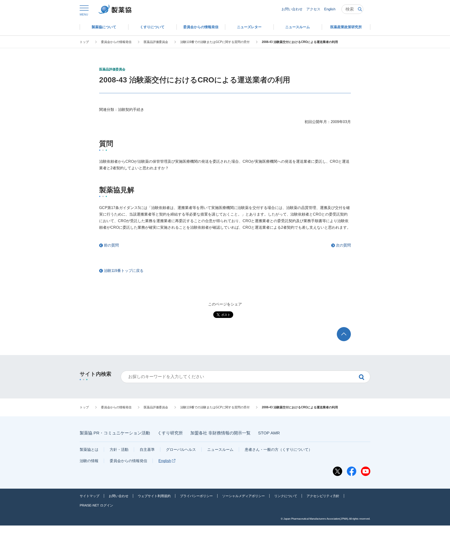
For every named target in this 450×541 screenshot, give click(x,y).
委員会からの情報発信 (128, 461)
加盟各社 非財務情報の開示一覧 (220, 433)
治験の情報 (89, 461)
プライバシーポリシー (196, 496)
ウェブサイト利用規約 (154, 496)
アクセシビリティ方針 (323, 496)
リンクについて (285, 496)
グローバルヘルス (181, 450)
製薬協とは (89, 450)
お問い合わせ (292, 9)
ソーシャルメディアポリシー (243, 496)
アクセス (313, 9)
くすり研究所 (170, 433)
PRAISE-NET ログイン (96, 505)
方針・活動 (119, 450)
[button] (84, 10)
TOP (348, 329)
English (329, 9)
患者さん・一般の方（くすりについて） (278, 450)
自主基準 (147, 450)
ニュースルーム (220, 450)
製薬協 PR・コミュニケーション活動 (115, 433)
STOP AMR (269, 433)
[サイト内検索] (352, 9)
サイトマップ (89, 496)
